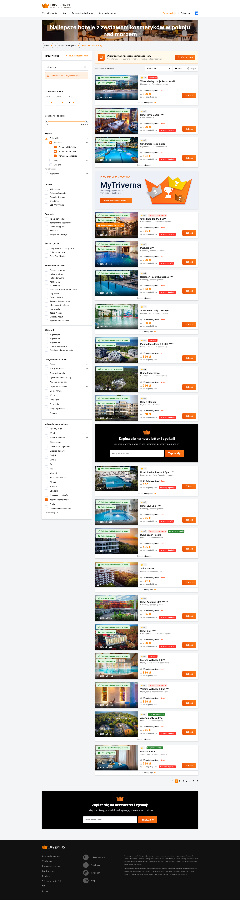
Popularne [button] (151, 68)
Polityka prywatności (51, 881)
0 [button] (70, 102)
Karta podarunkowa (108, 13)
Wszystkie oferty (49, 13)
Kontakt (45, 891)
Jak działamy (48, 871)
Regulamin (46, 876)
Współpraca (47, 861)
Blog (64, 13)
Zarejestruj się (169, 13)
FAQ (43, 886)
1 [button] (47, 102)
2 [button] (58, 102)
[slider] (46, 121)
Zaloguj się (185, 13)
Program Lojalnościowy (82, 13)
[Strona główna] (59, 5)
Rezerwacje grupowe (51, 866)
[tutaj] (160, 874)
